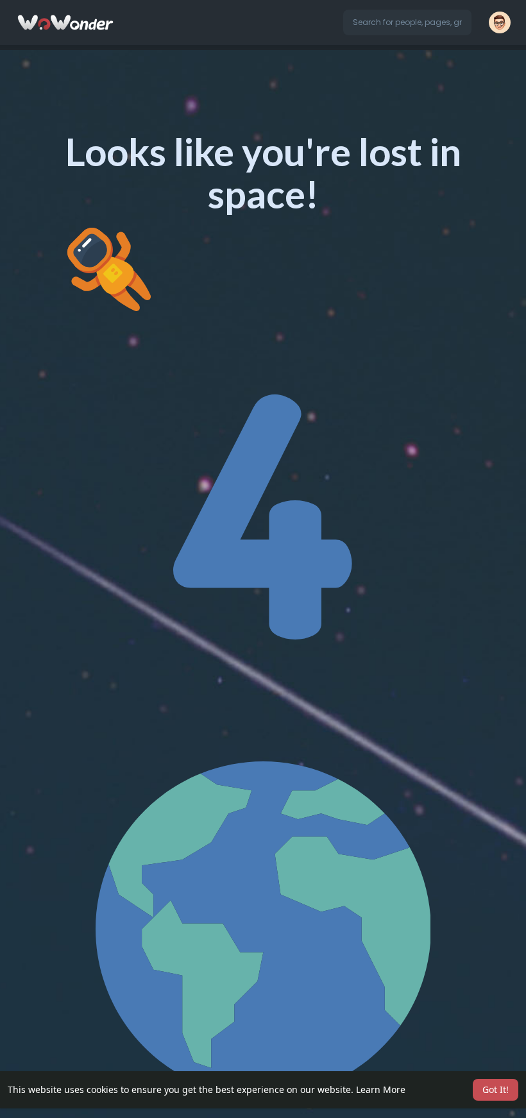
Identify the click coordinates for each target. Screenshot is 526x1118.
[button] (407, 22)
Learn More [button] (380, 1089)
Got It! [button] (495, 1089)
